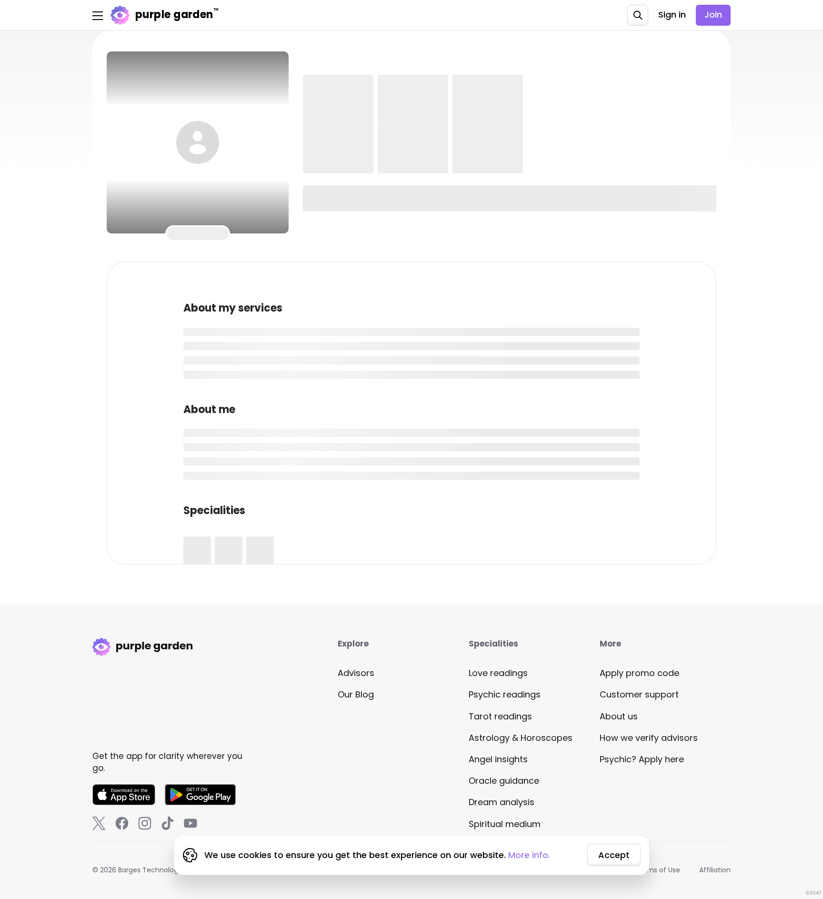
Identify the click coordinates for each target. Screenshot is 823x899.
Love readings (498, 673)
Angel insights (498, 759)
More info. (529, 855)
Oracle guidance (504, 781)
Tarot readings (500, 716)
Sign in (672, 14)
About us (619, 716)
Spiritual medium (505, 824)
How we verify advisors (649, 738)
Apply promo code (639, 673)
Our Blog (356, 694)
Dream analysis (501, 802)
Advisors (356, 673)
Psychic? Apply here (642, 759)
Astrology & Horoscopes (520, 738)
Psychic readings (505, 694)
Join (713, 14)
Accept (614, 855)
